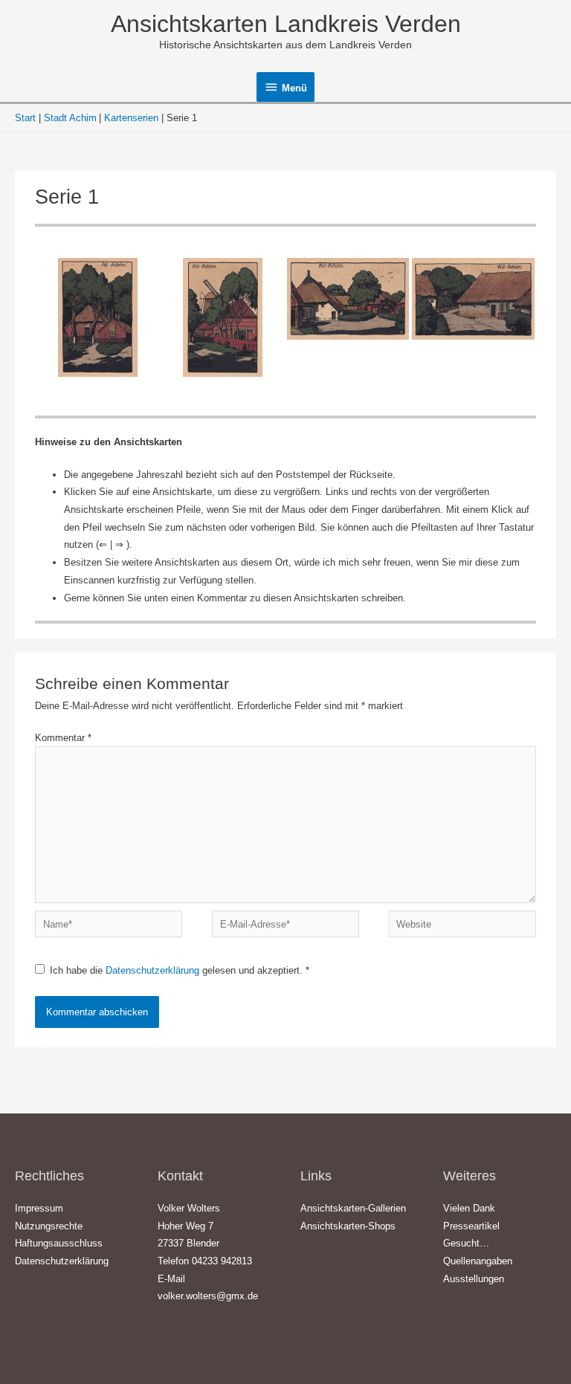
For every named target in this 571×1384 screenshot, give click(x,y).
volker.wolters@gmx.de (208, 1295)
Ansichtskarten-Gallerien (353, 1208)
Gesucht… (466, 1243)
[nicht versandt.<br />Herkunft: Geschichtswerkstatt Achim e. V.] (223, 317)
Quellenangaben (477, 1261)
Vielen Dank (469, 1208)
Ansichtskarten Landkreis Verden (286, 23)
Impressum (39, 1208)
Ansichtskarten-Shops (348, 1226)
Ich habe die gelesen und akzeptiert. (179, 970)
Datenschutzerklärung (154, 970)
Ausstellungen (473, 1278)
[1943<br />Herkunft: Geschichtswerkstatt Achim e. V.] (348, 299)
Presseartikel (471, 1226)
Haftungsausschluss (59, 1243)
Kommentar (63, 737)
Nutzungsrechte (49, 1226)
